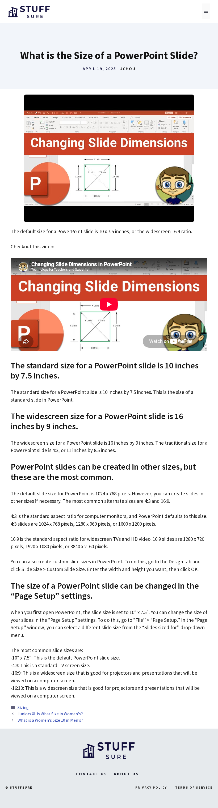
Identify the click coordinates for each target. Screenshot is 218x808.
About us (126, 773)
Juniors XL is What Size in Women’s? (50, 713)
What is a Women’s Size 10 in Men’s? (50, 720)
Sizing (23, 707)
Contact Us (91, 773)
